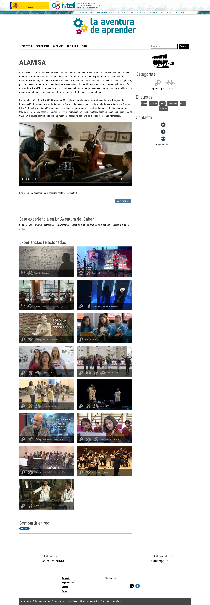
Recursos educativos (108, 12)
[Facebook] (163, 134)
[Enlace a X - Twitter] (131, 586)
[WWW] (163, 141)
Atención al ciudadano (111, 601)
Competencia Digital (146, 12)
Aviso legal (26, 601)
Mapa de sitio (93, 601)
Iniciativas (165, 12)
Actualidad (179, 12)
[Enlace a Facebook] (138, 585)
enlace (22, 229)
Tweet (26, 528)
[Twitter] (163, 127)
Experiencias (42, 46)
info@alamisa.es (163, 144)
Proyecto (26, 46)
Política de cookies (41, 601)
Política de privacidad (62, 601)
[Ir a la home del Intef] (76, 5)
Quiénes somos (86, 12)
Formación (127, 12)
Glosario (58, 46)
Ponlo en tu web (123, 201)
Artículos (72, 46)
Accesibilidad (79, 601)
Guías (85, 46)
